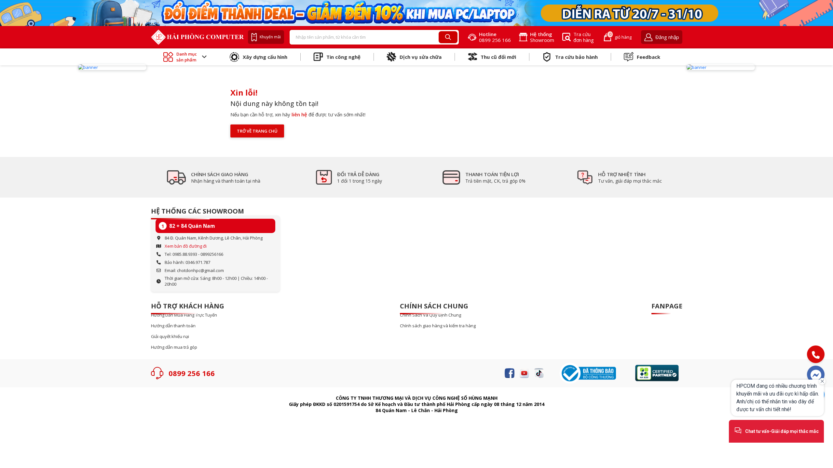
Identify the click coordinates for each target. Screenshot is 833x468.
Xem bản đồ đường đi (186, 246)
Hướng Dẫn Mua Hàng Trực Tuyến (184, 315)
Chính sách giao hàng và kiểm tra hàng (438, 326)
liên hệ (299, 114)
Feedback (648, 57)
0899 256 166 (192, 373)
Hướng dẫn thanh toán (173, 326)
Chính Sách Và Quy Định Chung (430, 315)
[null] (112, 67)
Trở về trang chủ (257, 131)
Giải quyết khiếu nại (170, 336)
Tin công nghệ (343, 57)
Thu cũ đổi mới (498, 57)
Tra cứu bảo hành (576, 57)
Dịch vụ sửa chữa (421, 57)
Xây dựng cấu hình (265, 57)
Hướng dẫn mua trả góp (174, 347)
